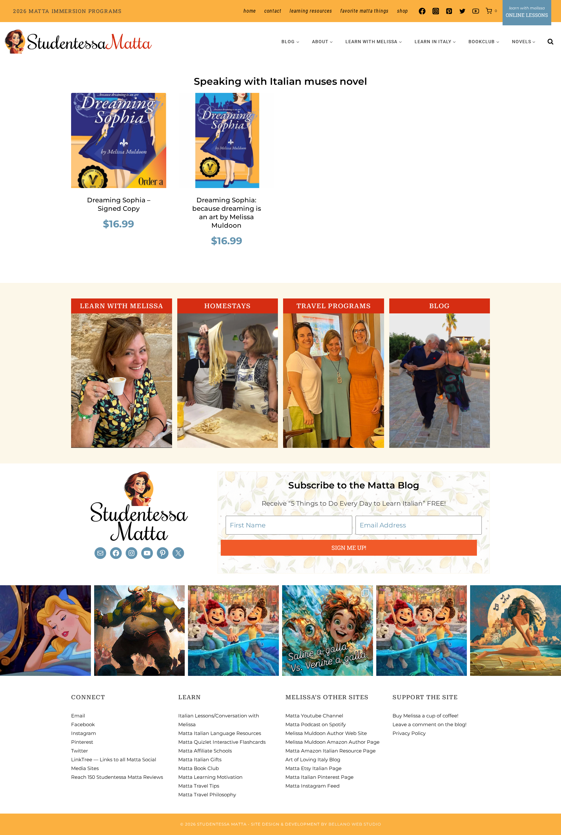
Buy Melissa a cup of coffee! (425, 716)
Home (249, 11)
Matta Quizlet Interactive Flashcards (222, 742)
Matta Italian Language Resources (219, 733)
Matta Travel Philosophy (207, 794)
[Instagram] (435, 11)
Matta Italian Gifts (199, 759)
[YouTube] (475, 11)
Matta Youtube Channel (314, 716)
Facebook (83, 724)
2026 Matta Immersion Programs (67, 10)
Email (78, 716)
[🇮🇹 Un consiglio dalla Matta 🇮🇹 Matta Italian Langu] (327, 630)
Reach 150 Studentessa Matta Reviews (117, 777)
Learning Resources (311, 11)
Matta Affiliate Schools (205, 751)
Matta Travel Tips (198, 786)
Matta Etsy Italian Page (313, 768)
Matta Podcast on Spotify (315, 724)
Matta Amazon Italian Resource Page (330, 751)
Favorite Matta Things (364, 11)
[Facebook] (422, 11)
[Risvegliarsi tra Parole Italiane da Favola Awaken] (45, 630)
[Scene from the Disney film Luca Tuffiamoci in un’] (233, 630)
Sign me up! (348, 547)
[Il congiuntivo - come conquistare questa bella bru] (139, 630)
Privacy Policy (409, 733)
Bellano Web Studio (355, 824)
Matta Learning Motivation (210, 777)
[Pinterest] (448, 11)
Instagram (83, 733)
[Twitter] (462, 11)
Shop (402, 11)
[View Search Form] (550, 41)
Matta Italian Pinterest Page (319, 777)
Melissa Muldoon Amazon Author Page (332, 742)
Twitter (79, 751)
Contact (272, 11)
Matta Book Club (198, 768)
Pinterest (82, 742)
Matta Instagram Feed (312, 786)
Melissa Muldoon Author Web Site (326, 733)
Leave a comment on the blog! (430, 724)
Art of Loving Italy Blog (312, 759)
